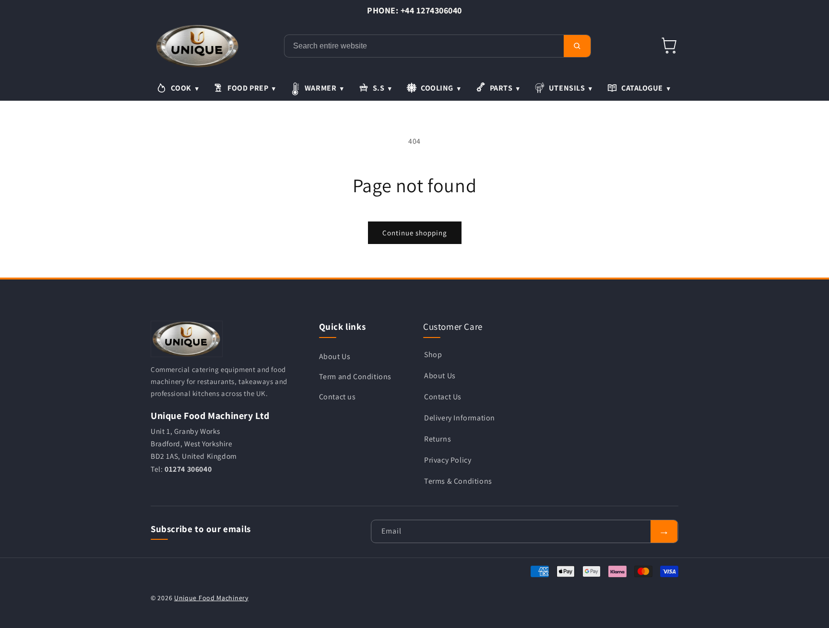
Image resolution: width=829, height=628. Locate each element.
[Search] (577, 46)
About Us (335, 356)
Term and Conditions (355, 376)
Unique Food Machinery (211, 597)
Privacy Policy (447, 459)
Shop (433, 354)
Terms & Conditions (458, 481)
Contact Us (443, 396)
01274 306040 (188, 469)
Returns (437, 438)
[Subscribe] (664, 531)
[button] (669, 46)
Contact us (337, 396)
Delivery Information (459, 417)
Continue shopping (414, 232)
